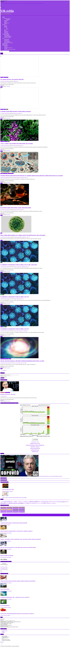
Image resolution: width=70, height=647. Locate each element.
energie (20, 501)
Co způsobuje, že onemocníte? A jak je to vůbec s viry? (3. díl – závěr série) (18, 264)
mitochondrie (59, 501)
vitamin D (42, 503)
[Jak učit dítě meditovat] (3, 603)
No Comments (10, 491)
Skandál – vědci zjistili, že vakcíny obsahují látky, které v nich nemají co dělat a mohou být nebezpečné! (20, 539)
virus (27, 237)
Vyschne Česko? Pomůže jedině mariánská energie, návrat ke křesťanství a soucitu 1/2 (17, 613)
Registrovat (2, 85)
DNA (15, 266)
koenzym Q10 (22, 177)
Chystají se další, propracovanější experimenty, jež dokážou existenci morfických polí (18, 497)
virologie (20, 330)
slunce (22, 362)
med (21, 209)
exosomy (14, 145)
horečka (17, 145)
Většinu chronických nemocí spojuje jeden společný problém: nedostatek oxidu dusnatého (17, 580)
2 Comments (8, 524)
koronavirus (43, 501)
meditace (54, 501)
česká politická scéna (7, 35)
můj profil (5, 48)
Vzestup (3, 16)
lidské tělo (5, 21)
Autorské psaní (2, 392)
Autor (3, 38)
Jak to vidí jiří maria (7, 41)
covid (17, 362)
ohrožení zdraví (6, 22)
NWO (67, 501)
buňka (18, 298)
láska (52, 501)
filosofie (5, 29)
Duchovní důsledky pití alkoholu (6, 555)
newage (7, 28)
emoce (18, 501)
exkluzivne (8, 81)
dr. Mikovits (15, 177)
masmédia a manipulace (7, 36)
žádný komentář (17, 237)
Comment (3, 515)
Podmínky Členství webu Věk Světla (9, 49)
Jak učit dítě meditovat (4, 605)
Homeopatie (8, 19)
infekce (18, 330)
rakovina (10, 503)
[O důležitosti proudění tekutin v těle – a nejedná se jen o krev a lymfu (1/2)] (3, 595)
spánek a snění (6, 33)
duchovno (5, 27)
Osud (3, 631)
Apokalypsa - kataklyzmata (4, 358)
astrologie (5, 26)
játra (40, 501)
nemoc (20, 266)
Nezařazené (2, 141)
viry (17, 81)
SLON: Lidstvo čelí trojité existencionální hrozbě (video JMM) (14, 489)
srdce (28, 503)
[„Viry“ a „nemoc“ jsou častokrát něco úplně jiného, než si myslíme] (19, 140)
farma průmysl (6, 20)
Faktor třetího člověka (4, 589)
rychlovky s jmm (7, 392)
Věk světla (7, 10)
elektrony (18, 177)
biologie (15, 298)
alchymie (5, 25)
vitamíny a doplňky (11, 173)
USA (37, 503)
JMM (39, 501)
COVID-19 (19, 209)
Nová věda (5, 141)
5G (0, 501)
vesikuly (19, 113)
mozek (63, 501)
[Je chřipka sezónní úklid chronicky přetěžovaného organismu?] (19, 108)
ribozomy (20, 298)
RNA (25, 237)
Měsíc (5, 30)
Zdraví (3, 17)
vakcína (38, 503)
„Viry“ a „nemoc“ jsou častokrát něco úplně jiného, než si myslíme (16, 143)
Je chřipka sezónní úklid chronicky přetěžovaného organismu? (15, 111)
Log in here (8, 86)
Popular (3, 514)
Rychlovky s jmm (6, 40)
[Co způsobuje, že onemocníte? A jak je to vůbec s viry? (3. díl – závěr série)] (19, 261)
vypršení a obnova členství (8, 47)
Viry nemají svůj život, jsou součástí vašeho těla (12, 79)
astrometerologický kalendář (8, 42)
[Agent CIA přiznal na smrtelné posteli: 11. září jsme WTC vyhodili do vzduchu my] (3, 529)
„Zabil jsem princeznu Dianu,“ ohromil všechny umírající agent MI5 (13, 522)
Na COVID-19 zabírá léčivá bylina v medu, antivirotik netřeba (15, 207)
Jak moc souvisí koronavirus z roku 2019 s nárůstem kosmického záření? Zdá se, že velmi (22, 360)
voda (44, 503)
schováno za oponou (7, 37)
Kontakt (3, 632)
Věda (1, 294)
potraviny (5, 23)
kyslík (50, 501)
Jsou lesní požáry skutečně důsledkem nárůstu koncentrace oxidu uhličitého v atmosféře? (15, 3)
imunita (25, 501)
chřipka (15, 113)
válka (46, 503)
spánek (26, 503)
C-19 (15, 362)
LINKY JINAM (4, 44)
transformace (34, 503)
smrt (24, 503)
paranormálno (6, 31)
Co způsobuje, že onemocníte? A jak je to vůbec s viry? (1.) (14, 328)
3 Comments (8, 615)
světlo (30, 503)
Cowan (15, 330)
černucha (15, 209)
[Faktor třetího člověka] (3, 587)
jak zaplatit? (6, 46)
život (55, 503)
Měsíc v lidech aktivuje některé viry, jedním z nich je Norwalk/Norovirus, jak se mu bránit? (22, 235)
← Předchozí (4, 370)
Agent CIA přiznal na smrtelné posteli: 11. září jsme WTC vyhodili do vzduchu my (16, 531)
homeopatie (23, 501)
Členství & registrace (5, 45)
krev (47, 501)
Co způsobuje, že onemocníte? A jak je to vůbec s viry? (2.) (14, 296)
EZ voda (17, 266)
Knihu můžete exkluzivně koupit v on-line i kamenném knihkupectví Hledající (50, 476)
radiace (7, 503)
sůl (31, 503)
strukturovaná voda (25, 266)
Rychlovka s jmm (5, 43)
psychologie (6, 32)
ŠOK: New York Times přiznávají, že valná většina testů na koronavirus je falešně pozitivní (18, 547)
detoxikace (13, 501)
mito (25, 177)
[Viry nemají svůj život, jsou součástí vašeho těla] (19, 76)
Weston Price (26, 330)
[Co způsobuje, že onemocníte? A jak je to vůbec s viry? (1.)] (19, 325)
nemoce (5, 109)
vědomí (48, 503)
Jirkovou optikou (6, 39)
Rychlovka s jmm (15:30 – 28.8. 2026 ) (7, 394)
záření (25, 362)
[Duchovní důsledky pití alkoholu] (3, 553)
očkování (3, 503)
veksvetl (5, 396)
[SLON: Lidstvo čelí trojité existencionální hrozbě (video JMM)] (5, 487)
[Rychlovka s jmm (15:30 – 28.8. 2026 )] (9, 390)
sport (17, 113)
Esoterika (3, 24)
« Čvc (1, 571)
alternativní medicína (7, 18)
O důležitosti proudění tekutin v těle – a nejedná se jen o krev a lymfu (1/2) (14, 597)
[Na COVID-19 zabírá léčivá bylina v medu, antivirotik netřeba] (14, 204)
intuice (28, 501)
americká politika (6, 34)
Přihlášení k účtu (4, 630)
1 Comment (9, 607)
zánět (51, 503)
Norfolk (23, 237)
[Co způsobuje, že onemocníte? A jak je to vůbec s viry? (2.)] (19, 293)
